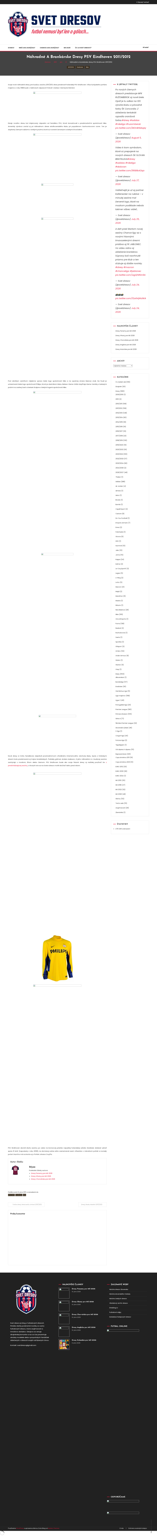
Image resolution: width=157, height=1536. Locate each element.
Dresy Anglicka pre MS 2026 (126, 345)
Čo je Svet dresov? (83, 48)
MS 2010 (118, 780)
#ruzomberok (133, 124)
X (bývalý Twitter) (142, 2)
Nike (87, 67)
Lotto (117, 582)
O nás (122, 1528)
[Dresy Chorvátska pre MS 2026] (64, 1318)
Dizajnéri (119, 386)
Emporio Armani (121, 523)
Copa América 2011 (122, 757)
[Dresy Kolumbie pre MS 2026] (64, 1344)
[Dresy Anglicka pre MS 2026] (64, 1331)
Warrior (118, 665)
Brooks (118, 500)
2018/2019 (119, 440)
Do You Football (121, 518)
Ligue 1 (118, 700)
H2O (117, 541)
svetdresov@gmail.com (26, 1345)
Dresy (118, 391)
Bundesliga (120, 682)
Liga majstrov (120, 696)
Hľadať (145, 47)
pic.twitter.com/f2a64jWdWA (130, 298)
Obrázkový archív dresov (118, 1303)
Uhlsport (119, 646)
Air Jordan (119, 486)
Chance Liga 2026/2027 (49, 48)
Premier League (121, 709)
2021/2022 (119, 454)
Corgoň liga (120, 736)
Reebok (118, 628)
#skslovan (120, 166)
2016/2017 (119, 431)
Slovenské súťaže (122, 728)
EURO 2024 (120, 776)
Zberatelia (119, 812)
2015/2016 (119, 427)
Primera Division (121, 714)
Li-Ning (118, 578)
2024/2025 (120, 468)
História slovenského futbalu (119, 1294)
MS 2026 (67, 48)
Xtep (117, 669)
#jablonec (135, 271)
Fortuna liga (120, 740)
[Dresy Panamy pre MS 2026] (64, 1293)
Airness (118, 491)
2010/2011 (119, 404)
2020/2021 (119, 449)
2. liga (118, 731)
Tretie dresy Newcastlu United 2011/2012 (27, 1204)
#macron (129, 267)
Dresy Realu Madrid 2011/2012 (91, 1204)
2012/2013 (119, 413)
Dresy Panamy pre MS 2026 (41, 1173)
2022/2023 (119, 459)
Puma (118, 623)
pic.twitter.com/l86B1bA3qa (129, 170)
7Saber (118, 477)
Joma (118, 555)
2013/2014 (119, 417)
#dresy (125, 120)
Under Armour (121, 656)
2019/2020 (119, 445)
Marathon (119, 596)
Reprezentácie (121, 754)
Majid (117, 591)
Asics (117, 495)
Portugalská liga (121, 705)
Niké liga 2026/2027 (27, 48)
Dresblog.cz (113, 1308)
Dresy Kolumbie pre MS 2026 (126, 349)
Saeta (118, 637)
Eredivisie (80, 67)
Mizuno (118, 605)
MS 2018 (118, 785)
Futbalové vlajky (115, 1312)
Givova (118, 536)
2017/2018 (119, 436)
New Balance (120, 610)
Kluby (118, 674)
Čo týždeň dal (121, 382)
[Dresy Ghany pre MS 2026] (64, 1306)
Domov (11, 48)
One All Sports (121, 619)
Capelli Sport (120, 509)
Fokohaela (119, 532)
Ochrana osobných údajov (137, 1528)
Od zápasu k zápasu (123, 749)
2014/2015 (119, 422)
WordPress (20, 1528)
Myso (32, 1167)
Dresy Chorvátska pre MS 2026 (43, 1179)
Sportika (119, 642)
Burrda (118, 504)
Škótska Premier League (124, 723)
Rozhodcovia (120, 633)
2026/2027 (120, 472)
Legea (118, 573)
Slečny (118, 799)
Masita (118, 601)
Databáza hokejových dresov (120, 1317)
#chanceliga (122, 271)
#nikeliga (120, 124)
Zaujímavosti (120, 808)
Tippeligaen (120, 745)
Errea (117, 527)
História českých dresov (118, 1299)
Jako (117, 550)
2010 (117, 399)
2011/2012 (71, 67)
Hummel (119, 546)
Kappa (118, 559)
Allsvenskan (120, 677)
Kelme (118, 564)
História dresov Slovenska (118, 1289)
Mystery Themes (53, 1528)
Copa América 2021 (123, 762)
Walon (118, 660)
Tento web (120, 803)
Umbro (118, 651)
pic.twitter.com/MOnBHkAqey (130, 127)
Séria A (118, 719)
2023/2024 (120, 463)
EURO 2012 (119, 767)
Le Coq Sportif (121, 569)
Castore (119, 514)
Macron (118, 587)
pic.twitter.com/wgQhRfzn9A (130, 274)
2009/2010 (119, 394)
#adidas (134, 120)
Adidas (118, 482)
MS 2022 (119, 789)
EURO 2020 (119, 771)
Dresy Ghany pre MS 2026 (41, 1176)
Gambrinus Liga (121, 691)
